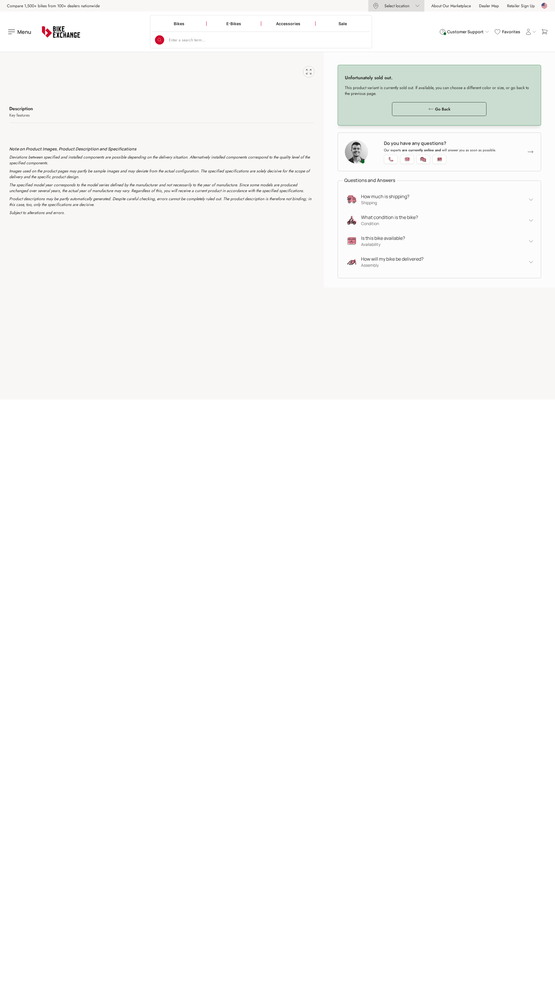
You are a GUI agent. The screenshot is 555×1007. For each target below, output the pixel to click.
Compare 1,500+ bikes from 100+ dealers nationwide (53, 6)
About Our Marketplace (451, 6)
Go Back (442, 109)
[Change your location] (544, 6)
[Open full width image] (308, 72)
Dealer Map (489, 6)
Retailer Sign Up (521, 6)
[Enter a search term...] (159, 40)
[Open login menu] (530, 31)
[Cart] (544, 31)
